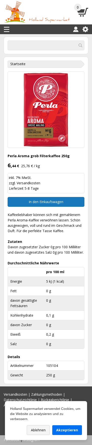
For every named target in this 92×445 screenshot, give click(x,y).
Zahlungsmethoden (46, 394)
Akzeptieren (67, 430)
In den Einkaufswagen (46, 201)
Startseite (18, 64)
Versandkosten (28, 183)
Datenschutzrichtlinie (20, 399)
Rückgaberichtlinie (55, 399)
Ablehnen (38, 430)
